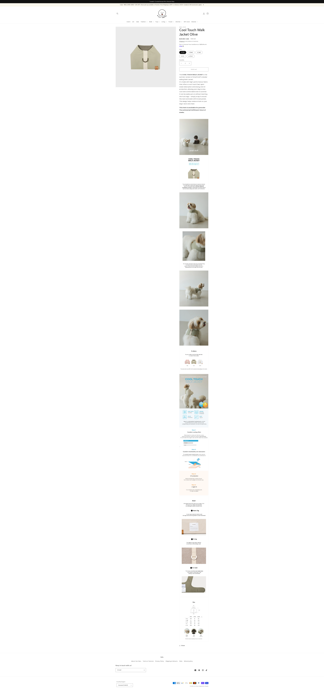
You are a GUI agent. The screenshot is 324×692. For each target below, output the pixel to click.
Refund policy (188, 661)
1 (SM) (191, 52)
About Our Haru (136, 661)
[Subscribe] (144, 670)
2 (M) (199, 52)
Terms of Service (148, 661)
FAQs (180, 661)
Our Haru (196, 686)
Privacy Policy (159, 661)
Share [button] (183, 645)
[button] (117, 13)
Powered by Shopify (203, 686)
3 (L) (182, 56)
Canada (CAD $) (123, 685)
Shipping (181, 41)
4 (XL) (191, 56)
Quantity (181, 60)
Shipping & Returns (172, 661)
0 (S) (182, 52)
